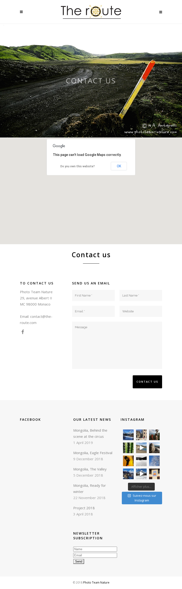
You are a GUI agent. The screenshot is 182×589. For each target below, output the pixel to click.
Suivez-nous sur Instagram (144, 497)
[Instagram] (130, 437)
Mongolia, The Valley (90, 469)
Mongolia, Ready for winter (89, 488)
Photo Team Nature (96, 582)
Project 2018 (84, 507)
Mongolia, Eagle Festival (92, 452)
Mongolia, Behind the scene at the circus (90, 433)
